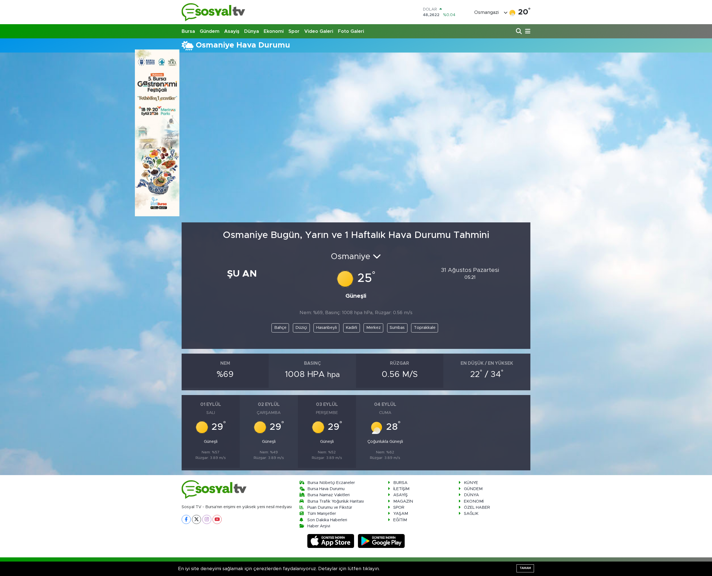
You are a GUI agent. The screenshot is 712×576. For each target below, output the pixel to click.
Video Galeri (318, 31)
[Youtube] (217, 519)
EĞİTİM (400, 520)
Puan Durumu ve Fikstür (329, 507)
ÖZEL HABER (477, 507)
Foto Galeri (351, 31)
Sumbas (397, 328)
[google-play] (381, 540)
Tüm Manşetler (321, 514)
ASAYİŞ (400, 495)
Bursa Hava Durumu (326, 489)
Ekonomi (274, 31)
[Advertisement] (356, 101)
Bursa (188, 31)
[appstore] (331, 540)
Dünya (251, 31)
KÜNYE (471, 483)
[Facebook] (186, 519)
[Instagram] (206, 519)
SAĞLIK (471, 514)
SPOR (398, 507)
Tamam (525, 568)
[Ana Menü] (527, 32)
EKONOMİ (474, 501)
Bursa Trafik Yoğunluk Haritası (335, 501)
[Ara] (519, 32)
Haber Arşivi (318, 526)
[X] (196, 519)
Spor (294, 31)
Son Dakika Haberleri (327, 520)
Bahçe (280, 328)
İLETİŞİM (401, 489)
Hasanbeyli (326, 328)
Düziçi (301, 328)
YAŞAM (400, 514)
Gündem (209, 31)
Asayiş (231, 31)
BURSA (400, 483)
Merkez (373, 328)
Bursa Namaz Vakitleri (328, 495)
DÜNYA (471, 495)
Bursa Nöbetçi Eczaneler (331, 483)
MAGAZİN (403, 501)
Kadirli (351, 328)
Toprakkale (425, 328)
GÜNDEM (473, 489)
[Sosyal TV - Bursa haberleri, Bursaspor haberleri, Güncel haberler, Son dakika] (214, 12)
